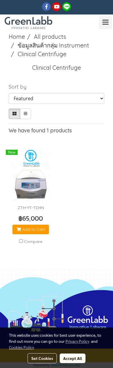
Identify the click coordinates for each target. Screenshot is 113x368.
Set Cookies (42, 358)
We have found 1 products (40, 130)
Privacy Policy (77, 341)
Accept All (72, 358)
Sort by (20, 86)
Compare (33, 241)
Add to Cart (33, 229)
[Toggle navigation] (105, 22)
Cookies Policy (21, 347)
